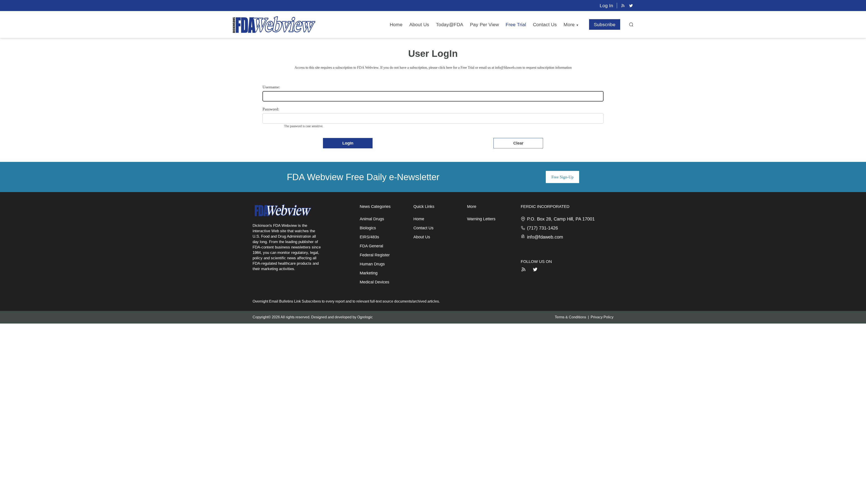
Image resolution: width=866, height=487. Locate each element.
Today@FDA (449, 24)
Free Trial (516, 24)
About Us (419, 24)
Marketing (369, 273)
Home (396, 24)
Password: (271, 109)
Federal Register (375, 255)
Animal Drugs (372, 219)
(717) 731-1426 (542, 227)
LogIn (347, 143)
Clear (518, 143)
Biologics (368, 228)
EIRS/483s (369, 237)
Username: (271, 87)
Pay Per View (484, 24)
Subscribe (604, 24)
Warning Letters (481, 219)
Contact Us (545, 24)
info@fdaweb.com (508, 67)
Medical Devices (374, 282)
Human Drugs (372, 264)
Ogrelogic (365, 317)
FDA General (371, 246)
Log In (606, 5)
